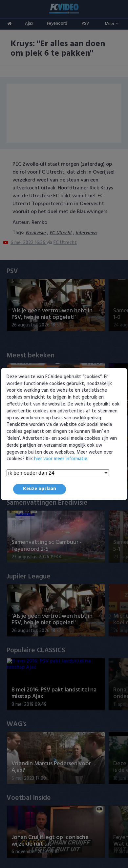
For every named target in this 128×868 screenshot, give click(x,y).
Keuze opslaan (39, 489)
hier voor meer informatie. (61, 459)
